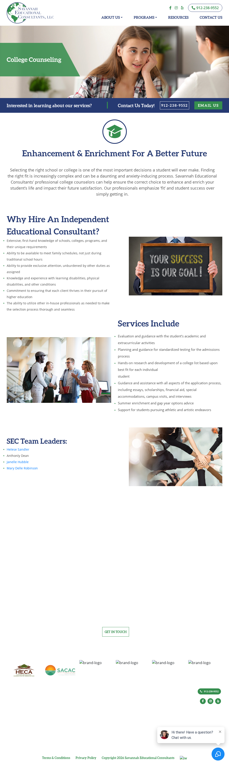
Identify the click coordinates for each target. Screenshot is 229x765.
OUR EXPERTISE (92, 699)
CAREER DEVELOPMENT (133, 709)
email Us (208, 105)
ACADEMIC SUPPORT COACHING (138, 698)
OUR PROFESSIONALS (95, 705)
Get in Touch (116, 632)
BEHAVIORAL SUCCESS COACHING (139, 703)
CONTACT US (211, 17)
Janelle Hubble (18, 462)
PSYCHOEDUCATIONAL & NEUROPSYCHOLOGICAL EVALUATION (149, 732)
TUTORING (124, 744)
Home (51, 699)
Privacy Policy (86, 758)
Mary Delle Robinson (22, 468)
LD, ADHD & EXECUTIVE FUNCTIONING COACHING (149, 719)
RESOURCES (178, 17)
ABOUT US (110, 17)
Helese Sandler (18, 449)
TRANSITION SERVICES (132, 739)
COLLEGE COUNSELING (132, 714)
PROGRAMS (144, 17)
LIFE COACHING (128, 725)
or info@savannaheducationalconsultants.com (114, 620)
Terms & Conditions (56, 758)
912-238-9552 (174, 105)
